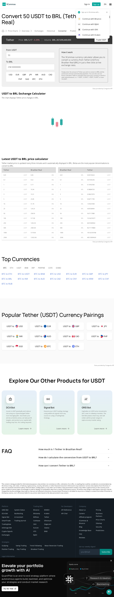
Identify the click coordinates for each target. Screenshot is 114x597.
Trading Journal (20, 521)
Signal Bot (5, 517)
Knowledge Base (85, 530)
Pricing (98, 510)
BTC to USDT (24, 274)
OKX (34, 524)
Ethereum (48, 521)
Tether (46, 517)
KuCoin (36, 528)
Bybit (35, 535)
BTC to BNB (39, 274)
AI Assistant (18, 517)
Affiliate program (85, 517)
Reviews (82, 538)
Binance (36, 510)
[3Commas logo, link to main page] (9, 4)
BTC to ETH (7, 274)
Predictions (100, 530)
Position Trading (8, 549)
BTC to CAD (55, 278)
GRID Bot (5, 510)
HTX (34, 531)
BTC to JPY (103, 274)
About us (82, 510)
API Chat (64, 513)
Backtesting (18, 513)
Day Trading (21, 549)
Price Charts (100, 520)
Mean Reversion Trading (54, 546)
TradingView (6, 524)
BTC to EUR (71, 274)
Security (99, 527)
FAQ (80, 534)
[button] (109, 592)
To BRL (9, 61)
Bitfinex (36, 517)
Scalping (5, 546)
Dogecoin (47, 524)
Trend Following (36, 546)
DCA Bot (5, 513)
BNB (45, 531)
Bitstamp (36, 513)
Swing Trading (21, 546)
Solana (46, 528)
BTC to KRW (87, 278)
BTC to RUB (7, 283)
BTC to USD (55, 274)
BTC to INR (23, 278)
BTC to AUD (39, 278)
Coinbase (36, 521)
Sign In (87, 4)
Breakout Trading (37, 549)
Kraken (46, 513)
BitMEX (46, 510)
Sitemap (99, 523)
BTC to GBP (87, 274)
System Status (19, 510)
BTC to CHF (103, 278)
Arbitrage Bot (7, 528)
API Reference (66, 510)
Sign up (96, 4)
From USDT (11, 50)
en (105, 4)
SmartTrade (6, 521)
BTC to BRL (7, 278)
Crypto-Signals (7, 531)
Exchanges (6, 535)
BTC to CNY (71, 278)
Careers (82, 513)
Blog (80, 527)
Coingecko (107, 89)
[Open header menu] (110, 4)
